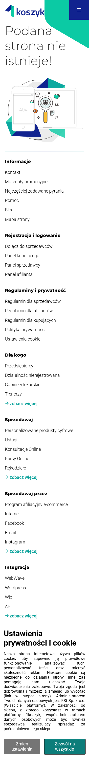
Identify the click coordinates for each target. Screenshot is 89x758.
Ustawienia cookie (22, 339)
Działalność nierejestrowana (32, 375)
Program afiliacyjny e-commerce (36, 504)
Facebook (14, 523)
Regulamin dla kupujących (30, 320)
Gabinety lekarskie (22, 384)
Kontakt (12, 172)
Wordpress (15, 587)
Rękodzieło (15, 468)
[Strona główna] (24, 11)
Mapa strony (17, 219)
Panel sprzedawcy (22, 265)
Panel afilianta (19, 274)
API (8, 606)
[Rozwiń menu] (79, 10)
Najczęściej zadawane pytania (34, 191)
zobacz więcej (23, 403)
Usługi (11, 439)
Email (10, 532)
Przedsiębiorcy (19, 365)
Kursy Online (17, 458)
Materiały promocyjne (26, 181)
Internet (12, 513)
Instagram (15, 542)
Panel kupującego (22, 255)
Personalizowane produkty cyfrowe (39, 430)
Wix (8, 597)
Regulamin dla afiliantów (29, 310)
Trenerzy (13, 394)
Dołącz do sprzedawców (29, 246)
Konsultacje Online (23, 449)
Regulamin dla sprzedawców (33, 301)
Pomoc (12, 200)
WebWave (14, 578)
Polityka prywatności (25, 329)
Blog (9, 209)
